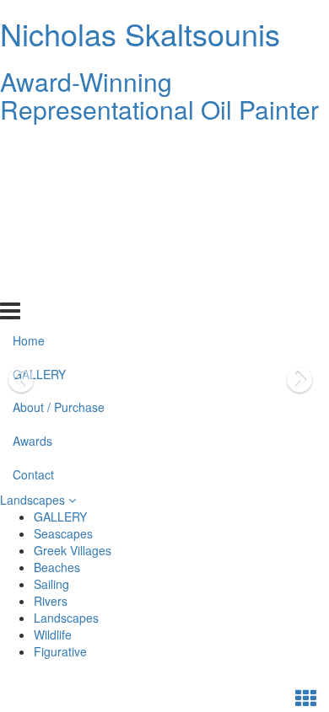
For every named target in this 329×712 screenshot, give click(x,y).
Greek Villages (72, 550)
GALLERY (39, 182)
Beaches (57, 567)
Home (29, 148)
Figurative (60, 651)
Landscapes (34, 499)
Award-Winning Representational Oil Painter (159, 95)
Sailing (51, 583)
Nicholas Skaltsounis (140, 33)
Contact (33, 283)
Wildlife (53, 634)
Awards (32, 249)
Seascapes (63, 533)
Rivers (50, 600)
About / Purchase (59, 215)
